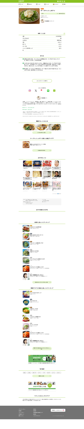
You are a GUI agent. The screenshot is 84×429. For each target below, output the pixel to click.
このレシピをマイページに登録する (42, 80)
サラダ (26, 199)
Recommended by (55, 193)
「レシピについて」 (36, 114)
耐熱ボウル (45, 63)
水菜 (23, 36)
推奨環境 (34, 410)
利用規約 (20, 410)
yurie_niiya (30, 109)
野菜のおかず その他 (31, 200)
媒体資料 (34, 414)
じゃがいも (25, 40)
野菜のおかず (27, 200)
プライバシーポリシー (22, 409)
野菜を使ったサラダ (30, 199)
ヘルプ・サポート (21, 412)
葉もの (28, 201)
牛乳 (23, 42)
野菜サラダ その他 (35, 199)
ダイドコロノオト (31, 107)
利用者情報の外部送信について (38, 412)
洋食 (45, 199)
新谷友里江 (47, 21)
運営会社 (34, 409)
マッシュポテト (36, 200)
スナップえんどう (26, 38)
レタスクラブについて (36, 415)
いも (28, 203)
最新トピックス (21, 415)
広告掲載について (21, 414)
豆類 (27, 202)
